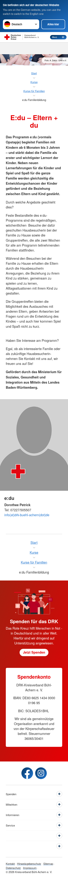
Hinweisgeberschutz (29, 864)
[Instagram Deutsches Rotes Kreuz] (41, 773)
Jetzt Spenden (34, 652)
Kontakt (10, 864)
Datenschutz (13, 868)
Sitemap (48, 864)
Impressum (30, 868)
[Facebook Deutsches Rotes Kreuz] (27, 773)
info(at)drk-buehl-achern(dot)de (26, 514)
